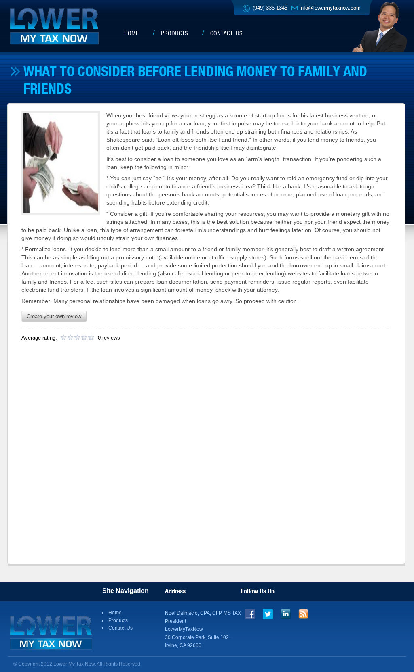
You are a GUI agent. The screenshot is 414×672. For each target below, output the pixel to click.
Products (174, 33)
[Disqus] (205, 456)
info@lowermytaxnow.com (330, 8)
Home (131, 33)
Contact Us (226, 33)
